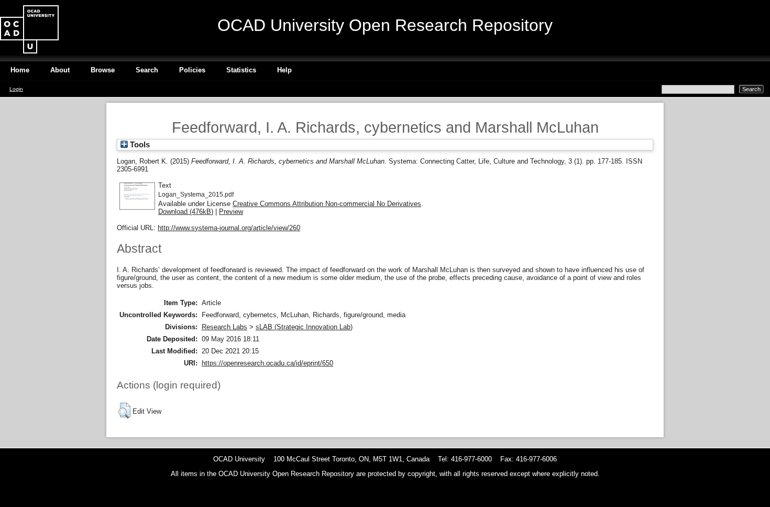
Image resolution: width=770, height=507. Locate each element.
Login (16, 89)
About (60, 70)
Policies (192, 70)
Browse (103, 70)
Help (284, 70)
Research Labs (224, 327)
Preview (231, 211)
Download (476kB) (185, 211)
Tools (139, 145)
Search (147, 70)
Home (19, 70)
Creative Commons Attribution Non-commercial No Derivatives (327, 204)
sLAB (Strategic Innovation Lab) (304, 327)
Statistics (241, 70)
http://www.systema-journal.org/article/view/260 (229, 228)
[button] (124, 410)
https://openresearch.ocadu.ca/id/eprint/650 (267, 363)
